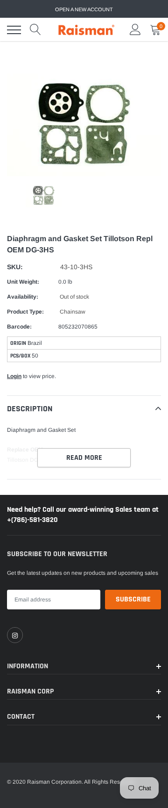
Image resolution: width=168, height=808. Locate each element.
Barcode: (19, 326)
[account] (135, 30)
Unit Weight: (23, 282)
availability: (22, 296)
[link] (15, 635)
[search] (35, 30)
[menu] (14, 30)
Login (14, 376)
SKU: (15, 267)
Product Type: (25, 311)
